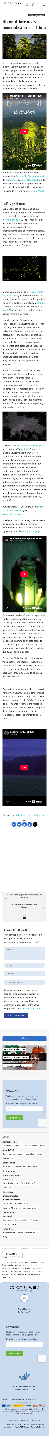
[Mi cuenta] (33, 4)
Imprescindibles (10, 1195)
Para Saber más (29, 1208)
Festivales (29, 1153)
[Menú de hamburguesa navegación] (44, 4)
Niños (5, 1237)
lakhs (26, 449)
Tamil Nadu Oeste (30, 179)
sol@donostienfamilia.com (24, 1389)
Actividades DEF (10, 1141)
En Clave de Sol (24, 1312)
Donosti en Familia (11, 1175)
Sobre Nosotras (24, 1309)
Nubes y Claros (10, 1224)
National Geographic (32, 531)
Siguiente (24, 906)
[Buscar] (27, 4)
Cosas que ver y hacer (13, 1153)
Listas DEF (20, 1049)
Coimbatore (11, 179)
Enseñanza (33, 1166)
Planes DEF (8, 1158)
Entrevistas (8, 1220)
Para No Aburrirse (11, 1208)
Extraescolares (30, 1145)
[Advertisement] (24, 863)
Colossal (40, 815)
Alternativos (8, 1166)
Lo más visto (9, 1049)
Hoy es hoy (7, 1192)
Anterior (24, 896)
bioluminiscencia (11, 219)
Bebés (20, 1232)
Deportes (17, 1145)
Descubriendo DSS (29, 1183)
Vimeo (41, 506)
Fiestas (39, 1153)
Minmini (40, 302)
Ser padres (7, 1228)
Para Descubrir (21, 1203)
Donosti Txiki (8, 1179)
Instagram (17, 510)
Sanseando (7, 1216)
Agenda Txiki (8, 1150)
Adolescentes (9, 1232)
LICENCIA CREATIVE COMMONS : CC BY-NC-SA (21, 1399)
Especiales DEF (22, 1220)
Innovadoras (9, 1171)
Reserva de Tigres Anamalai (30, 176)
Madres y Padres (32, 1232)
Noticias (34, 1220)
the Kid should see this (23, 815)
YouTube (6, 510)
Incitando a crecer (11, 1199)
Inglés (42, 1145)
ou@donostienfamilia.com (24, 1386)
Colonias (7, 1145)
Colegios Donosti (11, 1066)
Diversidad (21, 1166)
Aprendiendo (8, 1162)
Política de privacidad (30, 1008)
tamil (5, 310)
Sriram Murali (37, 190)
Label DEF (7, 1187)
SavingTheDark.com (12, 514)
